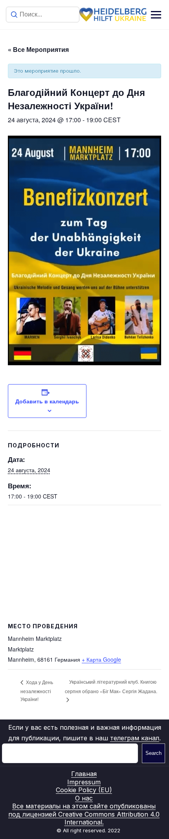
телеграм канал (134, 738)
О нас (84, 798)
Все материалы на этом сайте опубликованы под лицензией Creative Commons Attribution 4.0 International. (84, 814)
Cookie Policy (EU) (84, 790)
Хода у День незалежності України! (36, 690)
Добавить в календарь (47, 401)
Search (153, 753)
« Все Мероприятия (38, 49)
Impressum (84, 782)
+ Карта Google (101, 659)
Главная (84, 774)
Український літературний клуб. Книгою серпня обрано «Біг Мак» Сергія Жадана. (111, 686)
